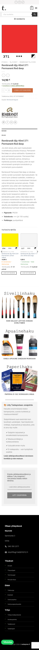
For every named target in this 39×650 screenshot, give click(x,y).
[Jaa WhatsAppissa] (3, 122)
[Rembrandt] (10, 113)
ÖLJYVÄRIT (13, 62)
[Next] (37, 256)
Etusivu (5, 62)
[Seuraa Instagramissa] (19, 2)
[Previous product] (7, 75)
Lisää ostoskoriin (22, 90)
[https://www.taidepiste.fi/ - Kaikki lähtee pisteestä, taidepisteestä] (7, 8)
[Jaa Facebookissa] (7, 122)
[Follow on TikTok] (22, 2)
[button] (31, 8)
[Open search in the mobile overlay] (19, 14)
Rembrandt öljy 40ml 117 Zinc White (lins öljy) (29, 254)
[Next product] (3, 75)
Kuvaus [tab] (4, 131)
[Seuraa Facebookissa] (16, 2)
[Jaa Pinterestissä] (15, 122)
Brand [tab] (4, 135)
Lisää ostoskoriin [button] (9, 273)
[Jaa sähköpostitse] (11, 122)
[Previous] (1, 256)
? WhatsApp (7, 642)
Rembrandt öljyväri (28, 62)
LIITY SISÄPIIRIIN (19, 495)
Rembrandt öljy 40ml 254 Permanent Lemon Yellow (10, 255)
